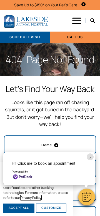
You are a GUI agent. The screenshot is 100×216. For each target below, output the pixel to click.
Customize (51, 208)
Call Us (75, 37)
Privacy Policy (31, 197)
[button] (86, 197)
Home (46, 145)
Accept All (19, 208)
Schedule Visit (25, 37)
